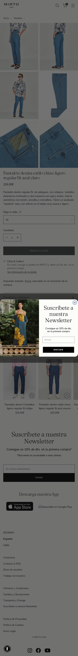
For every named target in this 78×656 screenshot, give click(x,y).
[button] (7, 648)
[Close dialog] (75, 303)
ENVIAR (58, 350)
